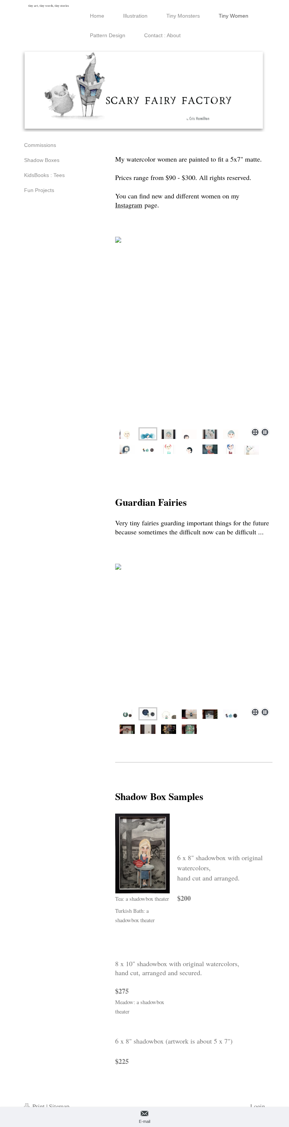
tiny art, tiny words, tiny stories (48, 6)
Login (257, 1106)
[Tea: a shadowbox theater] (142, 854)
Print (38, 1106)
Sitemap (59, 1106)
